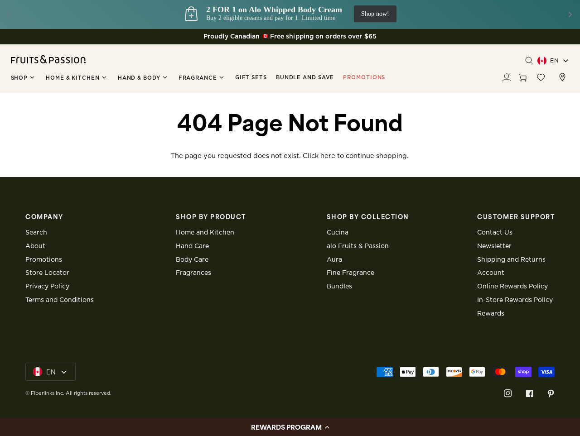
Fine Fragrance (350, 273)
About (35, 246)
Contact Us (494, 233)
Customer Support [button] (516, 216)
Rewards (490, 314)
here (327, 156)
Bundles (339, 286)
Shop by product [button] (211, 216)
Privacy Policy (47, 286)
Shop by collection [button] (368, 216)
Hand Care (192, 246)
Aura (334, 260)
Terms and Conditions (59, 300)
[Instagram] (508, 393)
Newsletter (494, 246)
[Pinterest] (551, 393)
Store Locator (47, 273)
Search (36, 233)
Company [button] (44, 216)
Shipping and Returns (511, 260)
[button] (24, 78)
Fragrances (193, 273)
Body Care (192, 260)
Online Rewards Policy (512, 286)
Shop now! (547, 13)
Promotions (43, 260)
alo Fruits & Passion (358, 246)
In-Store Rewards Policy (515, 300)
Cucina (337, 233)
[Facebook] (529, 393)
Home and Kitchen (205, 233)
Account (490, 273)
